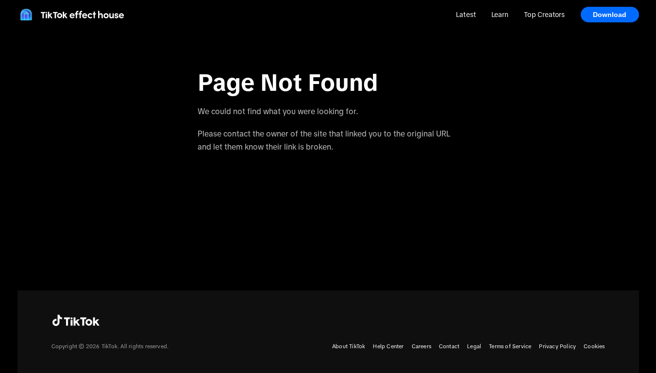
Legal (474, 346)
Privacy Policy (557, 346)
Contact (449, 346)
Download (610, 14)
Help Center (388, 346)
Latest (466, 14)
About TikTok (348, 346)
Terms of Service (510, 346)
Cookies (594, 346)
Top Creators (544, 14)
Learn (499, 14)
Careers (421, 346)
